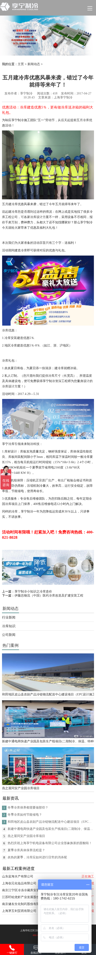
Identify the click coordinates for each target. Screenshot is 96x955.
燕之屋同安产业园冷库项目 (21, 788)
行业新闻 (8, 617)
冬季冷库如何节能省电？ (25, 814)
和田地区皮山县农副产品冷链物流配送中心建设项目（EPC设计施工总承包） (48, 694)
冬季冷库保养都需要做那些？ (28, 807)
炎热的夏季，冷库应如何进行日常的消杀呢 (37, 857)
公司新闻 (8, 635)
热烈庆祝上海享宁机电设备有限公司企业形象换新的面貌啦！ (50, 843)
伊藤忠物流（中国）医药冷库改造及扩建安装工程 (49, 595)
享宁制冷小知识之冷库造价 (33, 591)
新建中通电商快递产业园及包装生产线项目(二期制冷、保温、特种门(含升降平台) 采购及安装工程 (48, 741)
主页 (21, 64)
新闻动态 (33, 64)
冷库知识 (8, 626)
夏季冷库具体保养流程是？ (26, 850)
